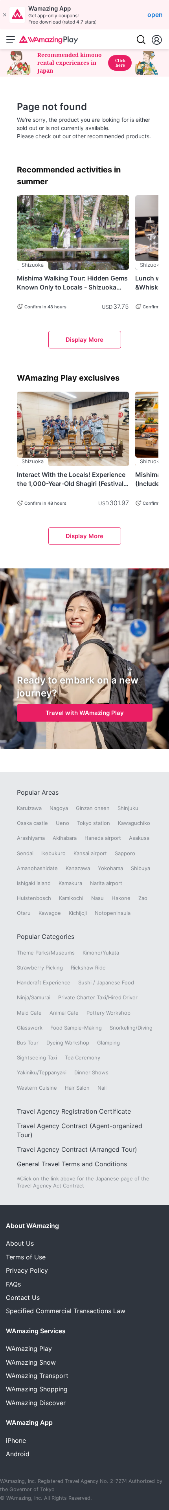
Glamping (108, 1042)
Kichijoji (78, 913)
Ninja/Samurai (33, 997)
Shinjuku (128, 808)
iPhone (16, 1440)
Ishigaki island (34, 883)
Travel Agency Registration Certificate (74, 1111)
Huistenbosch (34, 898)
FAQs (13, 1284)
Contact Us (23, 1297)
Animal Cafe (64, 1013)
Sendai (25, 853)
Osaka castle (32, 823)
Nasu (97, 898)
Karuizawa (29, 808)
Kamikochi (71, 898)
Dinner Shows (91, 1072)
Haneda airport (102, 838)
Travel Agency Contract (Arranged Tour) (77, 1149)
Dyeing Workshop (67, 1042)
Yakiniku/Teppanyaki (41, 1072)
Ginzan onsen (93, 808)
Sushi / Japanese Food (106, 982)
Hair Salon (77, 1088)
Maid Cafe (29, 1013)
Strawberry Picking (40, 967)
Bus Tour (28, 1042)
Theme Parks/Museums (46, 952)
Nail (102, 1088)
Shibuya (140, 868)
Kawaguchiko (134, 823)
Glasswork (29, 1027)
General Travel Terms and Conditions (72, 1164)
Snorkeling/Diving (131, 1027)
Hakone (121, 898)
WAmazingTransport (37, 1376)
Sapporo (125, 853)
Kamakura (70, 883)
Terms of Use (26, 1257)
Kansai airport (90, 853)
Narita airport (106, 883)
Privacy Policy (27, 1270)
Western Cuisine (37, 1088)
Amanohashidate (37, 868)
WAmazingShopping (37, 1389)
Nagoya (59, 808)
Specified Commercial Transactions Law (65, 1311)
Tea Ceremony (82, 1057)
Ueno (62, 823)
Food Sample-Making (76, 1027)
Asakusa (139, 838)
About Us (20, 1243)
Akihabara (65, 838)
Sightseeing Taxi (37, 1057)
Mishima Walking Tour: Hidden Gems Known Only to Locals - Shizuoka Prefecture (72, 282)
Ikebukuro (53, 853)
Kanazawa (78, 868)
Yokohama (110, 868)
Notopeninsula (112, 913)
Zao (142, 898)
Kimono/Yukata (101, 952)
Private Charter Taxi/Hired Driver (98, 997)
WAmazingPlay (29, 1348)
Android (17, 1454)
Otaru (24, 913)
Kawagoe (50, 913)
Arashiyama (31, 838)
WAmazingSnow (31, 1362)
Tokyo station (93, 823)
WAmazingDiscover (36, 1403)
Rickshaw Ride (88, 967)
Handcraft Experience (43, 982)
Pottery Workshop (108, 1013)
